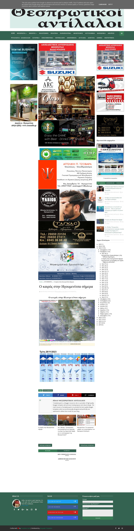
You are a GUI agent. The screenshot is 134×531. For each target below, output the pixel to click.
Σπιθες (99, 38)
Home (13, 33)
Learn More (103, 4)
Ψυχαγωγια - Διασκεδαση (20, 38)
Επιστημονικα (47, 38)
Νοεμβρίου (103, 251)
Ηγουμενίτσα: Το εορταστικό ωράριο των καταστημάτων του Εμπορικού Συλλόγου (86, 429)
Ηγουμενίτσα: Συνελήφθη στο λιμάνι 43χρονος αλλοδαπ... (112, 261)
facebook (67, 450)
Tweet (48, 395)
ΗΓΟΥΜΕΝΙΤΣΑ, (72, 291)
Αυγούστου (104, 303)
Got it (110, 4)
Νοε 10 (104, 284)
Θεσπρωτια (21, 33)
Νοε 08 (104, 288)
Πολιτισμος (43, 33)
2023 (100, 248)
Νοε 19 (104, 275)
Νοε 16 (104, 280)
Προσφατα (101, 183)
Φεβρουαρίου (104, 314)
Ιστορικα (35, 38)
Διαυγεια (91, 38)
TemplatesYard (25, 528)
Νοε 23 (104, 269)
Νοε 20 (104, 273)
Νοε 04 (104, 291)
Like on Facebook (54, 507)
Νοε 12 (104, 282)
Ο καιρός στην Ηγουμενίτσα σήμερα (46, 428)
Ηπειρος (32, 33)
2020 (100, 321)
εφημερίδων (114, 178)
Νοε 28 (104, 253)
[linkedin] (27, 509)
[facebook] (14, 509)
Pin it (77, 395)
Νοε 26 (104, 266)
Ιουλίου (102, 304)
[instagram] (31, 509)
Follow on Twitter (54, 501)
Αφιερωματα (71, 38)
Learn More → (26, 505)
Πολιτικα (54, 33)
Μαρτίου (103, 312)
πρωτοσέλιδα (107, 178)
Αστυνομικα (90, 33)
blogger (47, 450)
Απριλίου (103, 310)
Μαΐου (102, 308)
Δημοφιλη (110, 183)
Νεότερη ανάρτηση (45, 445)
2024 (100, 246)
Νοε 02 (104, 295)
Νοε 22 (104, 271)
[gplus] (23, 509)
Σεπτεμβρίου (104, 301)
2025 (100, 244)
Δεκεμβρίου (104, 250)
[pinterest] (36, 509)
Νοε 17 (104, 279)
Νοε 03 (104, 293)
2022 (100, 317)
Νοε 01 (104, 297)
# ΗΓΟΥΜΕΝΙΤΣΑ (47, 390)
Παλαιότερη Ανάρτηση (87, 445)
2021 (100, 319)
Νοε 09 (104, 286)
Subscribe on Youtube (55, 512)
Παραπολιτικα (65, 33)
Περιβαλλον (60, 38)
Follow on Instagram (55, 517)
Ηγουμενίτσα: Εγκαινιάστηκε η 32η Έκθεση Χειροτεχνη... (111, 256)
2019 (100, 323)
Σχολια (119, 183)
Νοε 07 (104, 290)
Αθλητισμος (78, 33)
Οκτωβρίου (103, 299)
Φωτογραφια (109, 38)
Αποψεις (111, 33)
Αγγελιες (82, 38)
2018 (100, 325)
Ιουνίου (102, 306)
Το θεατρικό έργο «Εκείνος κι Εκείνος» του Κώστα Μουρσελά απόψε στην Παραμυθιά (114, 188)
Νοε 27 (104, 264)
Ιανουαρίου (103, 315)
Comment (91, 395)
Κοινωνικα (101, 33)
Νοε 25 (104, 267)
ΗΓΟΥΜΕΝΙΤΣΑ (48, 282)
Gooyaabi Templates (46, 528)
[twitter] (19, 509)
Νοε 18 (104, 277)
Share (62, 395)
